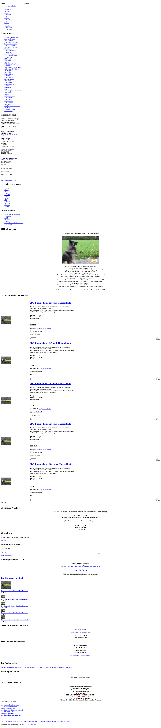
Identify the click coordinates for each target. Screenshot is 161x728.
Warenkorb (7, 9)
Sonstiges (7, 107)
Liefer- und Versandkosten (12, 214)
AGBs (6, 218)
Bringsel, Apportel (9, 39)
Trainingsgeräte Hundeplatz (12, 91)
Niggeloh (7, 201)
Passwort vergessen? (7, 555)
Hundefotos (7, 19)
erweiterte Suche (11, 6)
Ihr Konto (7, 11)
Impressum (7, 219)
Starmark (7, 205)
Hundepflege (8, 99)
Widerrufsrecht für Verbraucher (13, 223)
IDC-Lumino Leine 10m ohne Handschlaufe (51, 464)
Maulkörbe (7, 81)
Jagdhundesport (9, 79)
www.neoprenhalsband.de (8, 711)
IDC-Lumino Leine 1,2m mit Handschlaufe (50, 343)
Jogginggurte (8, 70)
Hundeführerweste (7, 667)
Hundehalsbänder (9, 45)
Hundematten (8, 97)
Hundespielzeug (9, 84)
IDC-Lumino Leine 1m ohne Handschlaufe (50, 303)
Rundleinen (7, 65)
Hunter (6, 193)
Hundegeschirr (8, 77)
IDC (22, 667)
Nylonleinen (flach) (10, 64)
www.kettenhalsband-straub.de (10, 715)
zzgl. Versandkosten (45, 328)
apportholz (67, 667)
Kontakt (6, 221)
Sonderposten (8, 111)
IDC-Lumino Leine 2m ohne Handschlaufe (50, 383)
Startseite (7, 26)
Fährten (6, 94)
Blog (5, 16)
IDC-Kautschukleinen (10, 55)
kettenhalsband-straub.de (7, 159)
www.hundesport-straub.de (9, 706)
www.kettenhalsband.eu (8, 713)
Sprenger (7, 203)
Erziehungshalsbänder (10, 47)
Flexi (5, 191)
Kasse (6, 13)
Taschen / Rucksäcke (10, 44)
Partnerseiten (8, 224)
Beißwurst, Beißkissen (11, 37)
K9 (72, 667)
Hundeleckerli (8, 102)
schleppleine (17, 667)
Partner (6, 18)
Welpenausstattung (9, 96)
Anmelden (7, 14)
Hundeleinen (8, 27)
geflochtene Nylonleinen (11, 69)
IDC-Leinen (8, 57)
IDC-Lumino (8, 29)
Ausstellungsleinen (10, 50)
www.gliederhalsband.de (8, 708)
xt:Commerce (32, 724)
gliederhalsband (58, 667)
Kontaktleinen (8, 74)
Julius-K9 (7, 195)
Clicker (6, 86)
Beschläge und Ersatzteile (12, 106)
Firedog (6, 190)
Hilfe (5, 21)
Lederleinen (7, 60)
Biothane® (7, 52)
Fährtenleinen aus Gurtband (12, 67)
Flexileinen (7, 72)
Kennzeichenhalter (9, 109)
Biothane (50, 667)
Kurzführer (7, 75)
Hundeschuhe (8, 101)
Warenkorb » (4, 540)
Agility (6, 89)
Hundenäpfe (8, 82)
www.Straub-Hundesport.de (10, 705)
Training (6, 23)
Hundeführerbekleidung (11, 42)
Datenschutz (8, 216)
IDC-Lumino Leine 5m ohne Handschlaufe (50, 424)
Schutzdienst (8, 92)
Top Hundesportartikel (12, 578)
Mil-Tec (6, 198)
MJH (5, 200)
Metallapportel (8, 40)
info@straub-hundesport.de (9, 135)
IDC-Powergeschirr (41, 667)
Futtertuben (7, 104)
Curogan (26, 667)
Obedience (7, 87)
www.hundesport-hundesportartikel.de (12, 710)
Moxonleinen (8, 62)
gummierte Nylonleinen (11, 54)
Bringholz (32, 667)
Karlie (6, 196)
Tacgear (6, 206)
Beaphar (6, 188)
